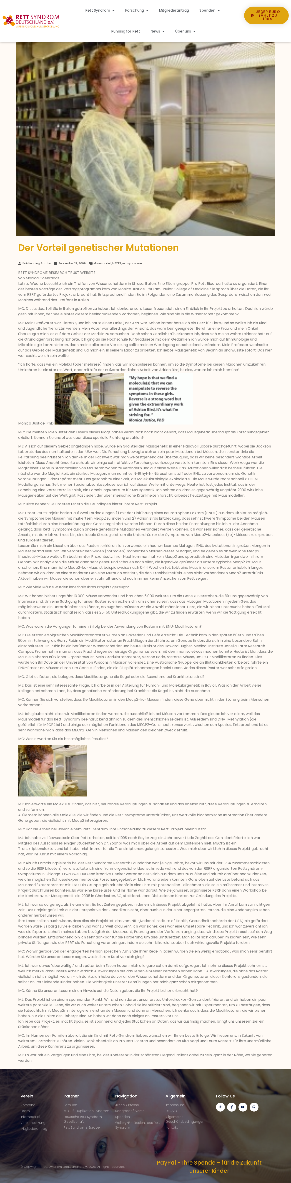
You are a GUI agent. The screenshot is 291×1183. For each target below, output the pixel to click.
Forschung (134, 10)
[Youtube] (242, 1107)
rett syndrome (132, 263)
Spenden (207, 10)
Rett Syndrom (97, 10)
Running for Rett (125, 31)
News (155, 31)
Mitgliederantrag (174, 10)
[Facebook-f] (231, 1107)
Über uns (183, 31)
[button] (266, 32)
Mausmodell (102, 263)
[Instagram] (220, 1107)
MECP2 (116, 263)
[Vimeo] (254, 1107)
